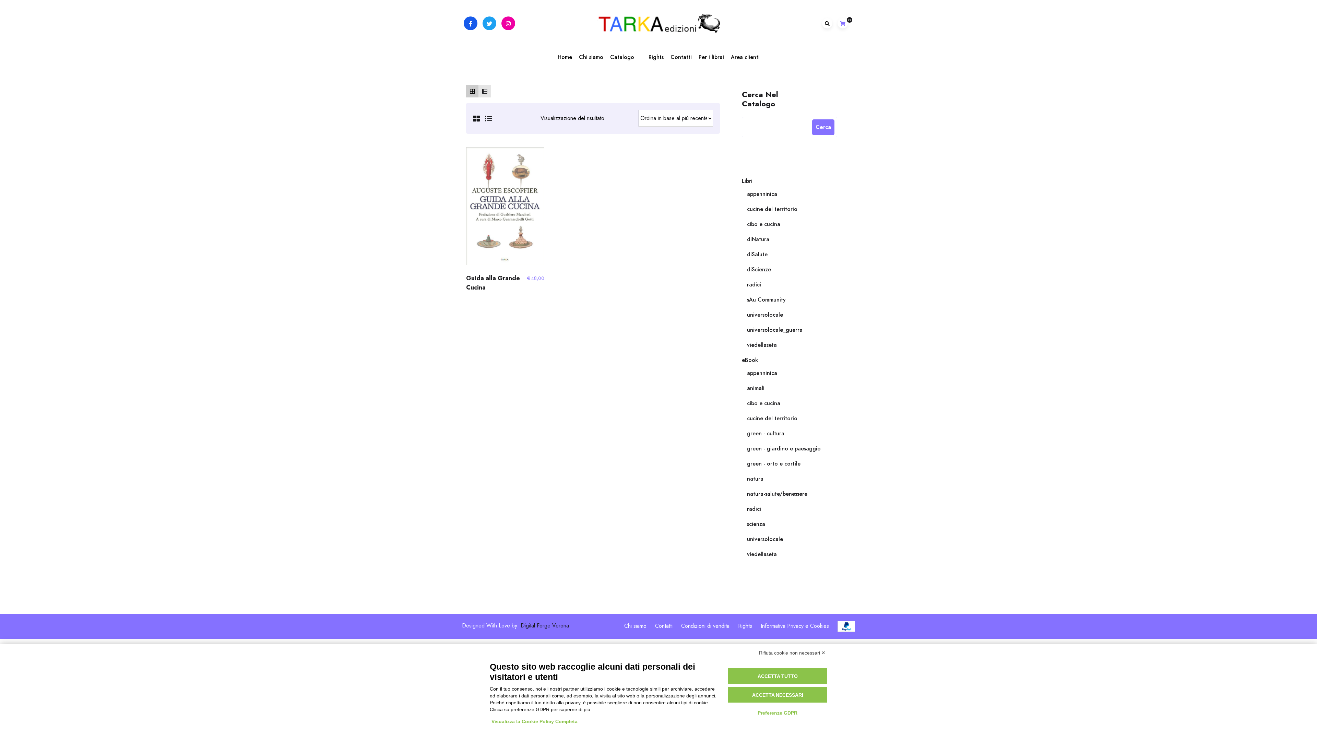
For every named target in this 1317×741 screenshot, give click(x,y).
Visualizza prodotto (505, 209)
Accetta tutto (778, 676)
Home (565, 57)
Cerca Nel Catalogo (760, 98)
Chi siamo (591, 57)
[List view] (484, 91)
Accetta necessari (777, 695)
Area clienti (745, 57)
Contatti (681, 57)
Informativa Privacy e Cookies (795, 626)
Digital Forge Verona (545, 625)
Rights (656, 57)
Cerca (823, 127)
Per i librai (711, 57)
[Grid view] (472, 91)
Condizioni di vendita (705, 626)
